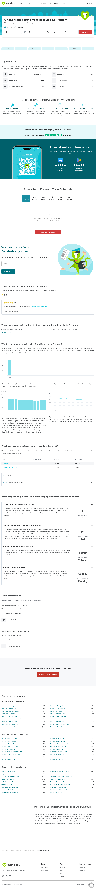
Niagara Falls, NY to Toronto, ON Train (13, 774)
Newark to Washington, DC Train (59, 771)
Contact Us (82, 867)
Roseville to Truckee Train (57, 711)
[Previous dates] (20, 198)
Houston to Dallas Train (8, 789)
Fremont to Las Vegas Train (58, 746)
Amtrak (5, 463)
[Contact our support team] (91, 885)
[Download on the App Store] (60, 160)
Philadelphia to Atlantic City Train (59, 789)
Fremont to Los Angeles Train (58, 751)
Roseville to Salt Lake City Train (59, 708)
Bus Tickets (44, 867)
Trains (28, 3)
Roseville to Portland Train (9, 727)
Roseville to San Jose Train (9, 716)
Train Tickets (5, 850)
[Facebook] (7, 876)
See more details (7, 332)
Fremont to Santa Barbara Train (59, 741)
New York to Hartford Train (9, 771)
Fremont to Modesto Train (9, 757)
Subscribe (8, 271)
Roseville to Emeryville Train (58, 706)
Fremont (32, 850)
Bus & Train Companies (42, 3)
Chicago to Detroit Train (8, 784)
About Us (62, 867)
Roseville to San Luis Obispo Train (11, 719)
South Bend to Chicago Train (10, 787)
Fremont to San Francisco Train (59, 744)
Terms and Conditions (80, 884)
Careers (62, 876)
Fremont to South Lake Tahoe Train (12, 751)
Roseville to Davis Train (8, 713)
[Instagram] (3, 876)
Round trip (20, 27)
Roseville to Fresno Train (57, 713)
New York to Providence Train (10, 776)
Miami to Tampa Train (56, 792)
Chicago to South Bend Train (58, 774)
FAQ (74, 49)
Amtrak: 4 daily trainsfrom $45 (13, 329)
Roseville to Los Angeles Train (10, 711)
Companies (82, 870)
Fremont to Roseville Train (9, 738)
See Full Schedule (48, 232)
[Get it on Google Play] (79, 160)
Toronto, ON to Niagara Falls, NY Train (61, 776)
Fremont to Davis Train (56, 749)
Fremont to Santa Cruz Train (10, 746)
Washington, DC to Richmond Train (60, 784)
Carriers (61, 49)
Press (61, 873)
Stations (88, 49)
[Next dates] (76, 198)
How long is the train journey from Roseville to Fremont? (22, 525)
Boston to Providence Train (58, 782)
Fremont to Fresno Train (57, 754)
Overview (21, 49)
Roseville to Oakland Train (9, 708)
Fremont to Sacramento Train (58, 757)
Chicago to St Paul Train (8, 779)
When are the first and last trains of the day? (18, 546)
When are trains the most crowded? (15, 567)
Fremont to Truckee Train (9, 744)
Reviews (34, 49)
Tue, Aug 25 (53, 32)
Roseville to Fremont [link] (43, 850)
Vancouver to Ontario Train (58, 779)
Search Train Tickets (48, 675)
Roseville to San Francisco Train (59, 724)
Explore (56, 3)
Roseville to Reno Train (57, 727)
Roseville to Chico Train (57, 721)
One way (9, 27)
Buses (20, 3)
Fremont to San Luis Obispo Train (11, 754)
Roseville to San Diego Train (10, 706)
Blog (63, 3)
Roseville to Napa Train (57, 719)
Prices (48, 49)
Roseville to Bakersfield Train (10, 724)
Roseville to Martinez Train (9, 721)
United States (15, 850)
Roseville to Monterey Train (58, 716)
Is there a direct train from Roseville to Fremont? (19, 504)
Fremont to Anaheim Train (9, 749)
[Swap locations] (24, 32)
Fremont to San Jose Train (58, 738)
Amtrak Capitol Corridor (39, 306)
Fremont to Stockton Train (9, 759)
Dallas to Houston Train (8, 782)
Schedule (8, 49)
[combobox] (13, 32)
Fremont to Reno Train (56, 759)
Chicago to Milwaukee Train (58, 787)
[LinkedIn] (10, 876)
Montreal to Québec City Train (10, 792)
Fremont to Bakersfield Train (10, 741)
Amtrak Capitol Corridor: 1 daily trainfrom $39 (66, 329)
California (24, 850)
